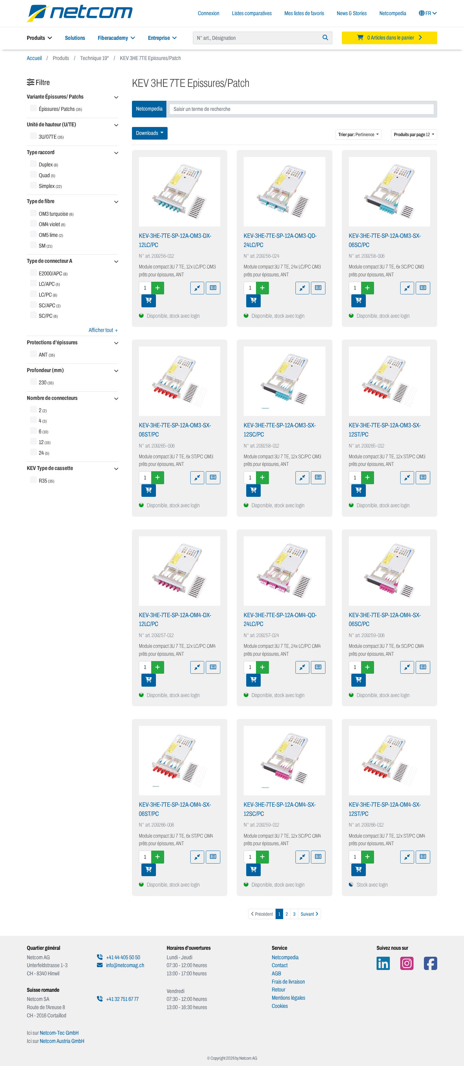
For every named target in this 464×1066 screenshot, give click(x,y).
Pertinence (356, 134)
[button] (72, 97)
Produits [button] (36, 38)
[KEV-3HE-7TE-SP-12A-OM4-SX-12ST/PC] (390, 760)
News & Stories (352, 13)
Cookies (280, 1006)
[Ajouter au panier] (148, 300)
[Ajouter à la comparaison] (197, 288)
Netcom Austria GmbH (62, 1041)
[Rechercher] (325, 38)
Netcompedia (392, 13)
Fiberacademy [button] (113, 38)
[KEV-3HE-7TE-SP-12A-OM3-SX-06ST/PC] (180, 381)
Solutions (75, 38)
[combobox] (302, 109)
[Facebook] (430, 963)
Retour (278, 989)
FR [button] (428, 13)
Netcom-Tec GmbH (59, 1033)
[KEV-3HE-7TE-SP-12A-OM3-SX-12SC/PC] (284, 381)
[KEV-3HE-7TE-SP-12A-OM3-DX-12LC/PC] (180, 192)
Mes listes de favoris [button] (304, 13)
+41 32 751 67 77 (122, 999)
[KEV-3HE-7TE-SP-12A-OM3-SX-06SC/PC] (390, 192)
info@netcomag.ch (124, 965)
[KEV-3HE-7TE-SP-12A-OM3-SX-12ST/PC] (390, 381)
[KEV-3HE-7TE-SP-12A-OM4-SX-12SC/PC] (284, 760)
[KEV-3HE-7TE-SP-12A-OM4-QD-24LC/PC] (284, 571)
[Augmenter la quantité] (157, 288)
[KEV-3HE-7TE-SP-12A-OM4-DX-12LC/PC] (180, 571)
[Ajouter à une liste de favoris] (213, 288)
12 (412, 134)
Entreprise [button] (159, 38)
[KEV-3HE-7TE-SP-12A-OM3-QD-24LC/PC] (284, 192)
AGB (276, 973)
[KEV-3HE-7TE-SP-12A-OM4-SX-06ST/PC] (180, 760)
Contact (280, 965)
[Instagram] (406, 963)
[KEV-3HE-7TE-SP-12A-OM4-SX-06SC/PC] (390, 571)
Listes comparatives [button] (252, 13)
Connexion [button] (208, 13)
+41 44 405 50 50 (122, 957)
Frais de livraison (288, 982)
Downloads (147, 133)
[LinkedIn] (383, 963)
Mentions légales (288, 998)
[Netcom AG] (80, 13)
